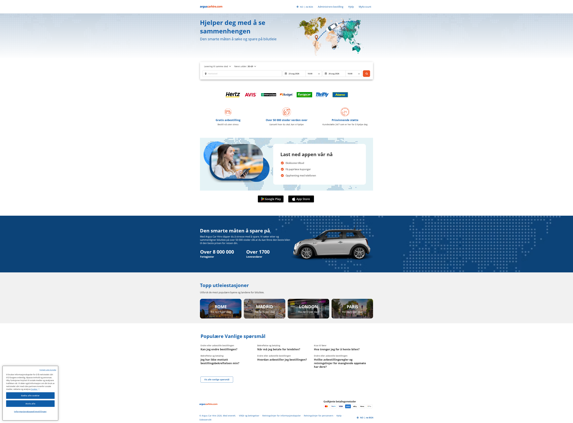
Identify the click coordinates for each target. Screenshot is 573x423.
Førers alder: (243, 66)
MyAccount (365, 6)
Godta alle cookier (30, 395)
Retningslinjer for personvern (318, 415)
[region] (30, 393)
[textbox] (242, 73)
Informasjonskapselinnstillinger (30, 411)
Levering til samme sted (216, 66)
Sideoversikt (205, 419)
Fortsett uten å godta (48, 370)
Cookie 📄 (35, 389)
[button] (271, 199)
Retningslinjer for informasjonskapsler (281, 415)
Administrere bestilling (330, 6)
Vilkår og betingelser (249, 415)
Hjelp (351, 6)
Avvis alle (30, 403)
